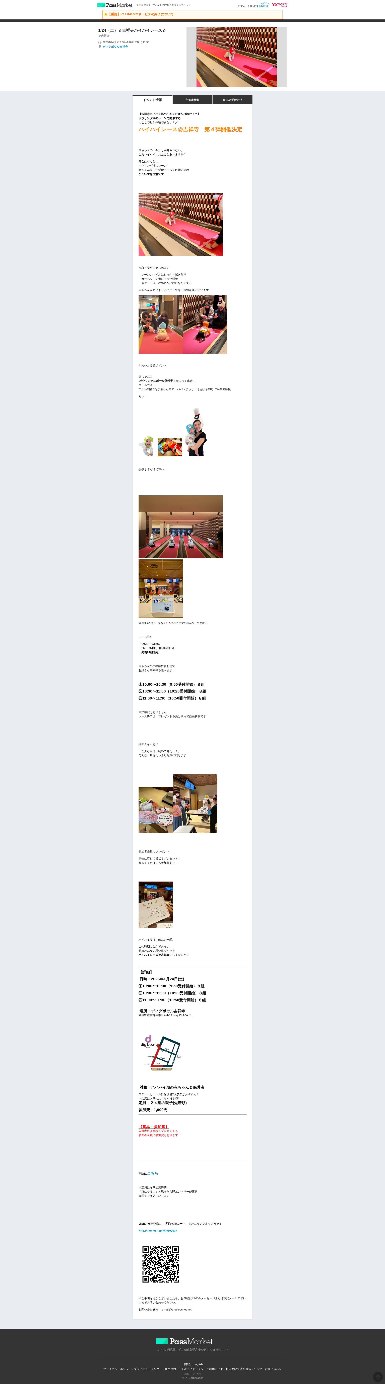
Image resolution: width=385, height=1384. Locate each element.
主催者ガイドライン (191, 1369)
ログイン (264, 3)
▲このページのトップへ (378, 1377)
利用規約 (170, 1369)
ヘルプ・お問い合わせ (268, 1369)
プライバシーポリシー (117, 1369)
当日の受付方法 (232, 100)
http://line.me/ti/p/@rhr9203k (158, 1230)
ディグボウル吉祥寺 (115, 46)
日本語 (186, 1364)
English (198, 1364)
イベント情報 (152, 100)
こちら (152, 1173)
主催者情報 (192, 100)
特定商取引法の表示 (238, 1369)
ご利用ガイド (214, 1369)
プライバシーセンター (148, 1369)
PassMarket (114, 5)
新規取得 (263, 6)
